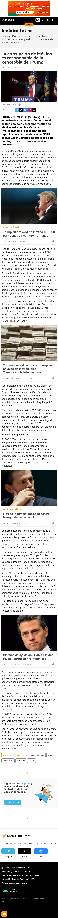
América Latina (12, 509)
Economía (42, 843)
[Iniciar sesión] (42, 20)
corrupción (21, 760)
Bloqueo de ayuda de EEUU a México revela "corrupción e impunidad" (28, 656)
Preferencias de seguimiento (14, 883)
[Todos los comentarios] (4, 914)
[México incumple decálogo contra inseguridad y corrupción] (29, 488)
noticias (31, 760)
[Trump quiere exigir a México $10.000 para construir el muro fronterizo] (29, 206)
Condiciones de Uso (25, 867)
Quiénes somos (8, 867)
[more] (53, 241)
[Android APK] (10, 891)
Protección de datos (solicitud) (15, 879)
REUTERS (6, 105)
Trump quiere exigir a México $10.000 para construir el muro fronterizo (29, 233)
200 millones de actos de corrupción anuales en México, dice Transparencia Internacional (28, 368)
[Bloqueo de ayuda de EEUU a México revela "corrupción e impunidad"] (29, 633)
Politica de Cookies (30, 875)
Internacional (11, 227)
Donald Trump (8, 760)
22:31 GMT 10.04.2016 (11, 67)
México (50, 755)
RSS (32, 879)
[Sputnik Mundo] (8, 21)
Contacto (26, 871)
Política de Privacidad (11, 875)
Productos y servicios (11, 871)
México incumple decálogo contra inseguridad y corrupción (26, 515)
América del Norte (37, 755)
